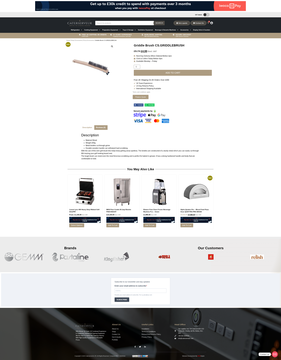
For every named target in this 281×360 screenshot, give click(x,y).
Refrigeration (75, 30)
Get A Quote (116, 337)
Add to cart (173, 73)
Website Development (188, 356)
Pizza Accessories (88, 40)
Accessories (184, 30)
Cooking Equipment (91, 30)
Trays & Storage (128, 30)
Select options (76, 225)
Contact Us (116, 334)
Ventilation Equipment (145, 30)
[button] (112, 46)
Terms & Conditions (149, 331)
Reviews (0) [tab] (100, 127)
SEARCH (159, 23)
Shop (72, 40)
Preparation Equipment (110, 30)
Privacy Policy (147, 337)
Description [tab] (87, 127)
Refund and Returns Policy (151, 334)
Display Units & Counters (201, 30)
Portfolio (115, 340)
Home (68, 40)
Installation (145, 329)
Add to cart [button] (112, 225)
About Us (115, 329)
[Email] (275, 354)
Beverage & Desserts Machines (165, 30)
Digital (201, 356)
